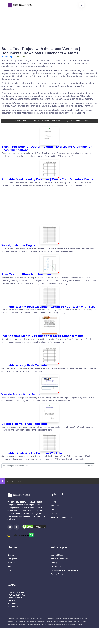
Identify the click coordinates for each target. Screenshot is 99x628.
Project (36, 121)
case (85, 121)
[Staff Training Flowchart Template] (49, 264)
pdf (29, 121)
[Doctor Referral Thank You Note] (49, 413)
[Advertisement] (49, 27)
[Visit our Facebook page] (16, 527)
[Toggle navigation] (90, 5)
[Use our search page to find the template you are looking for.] (81, 5)
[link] (10, 527)
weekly (65, 121)
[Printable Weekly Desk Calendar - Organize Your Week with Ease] (49, 296)
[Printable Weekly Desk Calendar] (49, 354)
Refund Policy (57, 574)
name (78, 121)
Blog (9, 567)
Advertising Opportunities (62, 517)
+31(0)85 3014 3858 (16, 595)
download (15, 121)
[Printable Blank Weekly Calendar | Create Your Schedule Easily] (49, 169)
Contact (54, 513)
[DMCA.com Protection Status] (34, 527)
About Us (55, 506)
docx (24, 121)
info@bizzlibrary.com (16, 592)
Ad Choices (56, 567)
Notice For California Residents (64, 570)
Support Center (57, 555)
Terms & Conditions (59, 559)
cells (72, 121)
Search (90, 466)
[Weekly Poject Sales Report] (49, 384)
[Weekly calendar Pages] (49, 234)
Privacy (54, 563)
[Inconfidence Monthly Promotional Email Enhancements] (49, 325)
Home (4, 57)
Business (11, 563)
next (18, 481)
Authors (54, 510)
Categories (12, 559)
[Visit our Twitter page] (10, 527)
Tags (11, 57)
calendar (45, 121)
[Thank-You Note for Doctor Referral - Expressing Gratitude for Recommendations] (49, 136)
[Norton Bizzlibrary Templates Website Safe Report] (20, 535)
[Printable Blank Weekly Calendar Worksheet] (49, 442)
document (55, 121)
